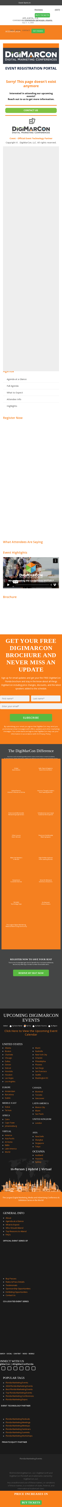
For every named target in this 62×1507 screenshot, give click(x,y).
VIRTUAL (6, 1131)
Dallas (7, 1061)
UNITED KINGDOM (42, 1119)
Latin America (11, 1148)
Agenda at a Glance (17, 379)
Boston (8, 1051)
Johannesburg (11, 1126)
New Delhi (39, 1136)
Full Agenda (13, 385)
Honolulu (9, 1071)
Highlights (12, 405)
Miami (37, 1048)
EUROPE (6, 1087)
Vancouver (39, 1098)
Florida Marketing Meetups (18, 1425)
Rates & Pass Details (15, 1281)
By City (28, 1026)
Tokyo (37, 1146)
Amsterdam (10, 1091)
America (8, 1135)
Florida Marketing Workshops (19, 1435)
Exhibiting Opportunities (17, 1292)
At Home (8, 1142)
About (8, 1218)
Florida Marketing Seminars (18, 1429)
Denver (8, 1064)
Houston (8, 1075)
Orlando (38, 1058)
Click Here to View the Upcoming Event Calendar (31, 1032)
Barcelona (9, 1094)
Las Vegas (9, 1078)
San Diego (39, 1068)
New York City (41, 1054)
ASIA (35, 1132)
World (7, 1152)
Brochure (10, 597)
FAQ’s (8, 1234)
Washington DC (41, 1078)
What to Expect (15, 392)
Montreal (39, 1091)
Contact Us (10, 1295)
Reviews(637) (47, 9)
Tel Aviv (8, 1110)
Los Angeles (10, 1081)
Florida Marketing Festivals (18, 1419)
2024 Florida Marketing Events (19, 1386)
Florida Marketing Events (17, 1382)
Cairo (7, 1119)
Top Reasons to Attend (16, 1231)
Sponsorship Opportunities (18, 1288)
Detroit (8, 1068)
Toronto (38, 1095)
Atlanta (8, 1048)
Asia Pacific (9, 1138)
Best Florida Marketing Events (19, 1389)
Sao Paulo (39, 1114)
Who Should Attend (14, 1228)
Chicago (8, 1058)
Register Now (13, 418)
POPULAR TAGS (14, 1377)
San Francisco (41, 1071)
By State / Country (41, 1026)
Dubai (7, 1107)
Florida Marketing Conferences (20, 1396)
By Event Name (17, 1026)
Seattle (38, 1075)
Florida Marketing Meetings (18, 1422)
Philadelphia (40, 1061)
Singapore (39, 1143)
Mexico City (40, 1107)
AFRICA (6, 1115)
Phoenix (38, 1064)
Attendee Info (14, 399)
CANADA (37, 1088)
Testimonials (11, 1285)
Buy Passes (11, 1278)
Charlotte (9, 1054)
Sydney (38, 1162)
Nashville (39, 1051)
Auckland (39, 1155)
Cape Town (10, 1122)
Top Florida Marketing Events (19, 1392)
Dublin (8, 1098)
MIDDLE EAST (9, 1103)
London (38, 1123)
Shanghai (39, 1140)
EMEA (7, 1145)
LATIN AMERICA (41, 1103)
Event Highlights (15, 552)
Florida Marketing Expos (17, 1399)
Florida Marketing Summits (18, 1432)
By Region (54, 1026)
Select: (5, 1026)
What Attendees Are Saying (23, 542)
